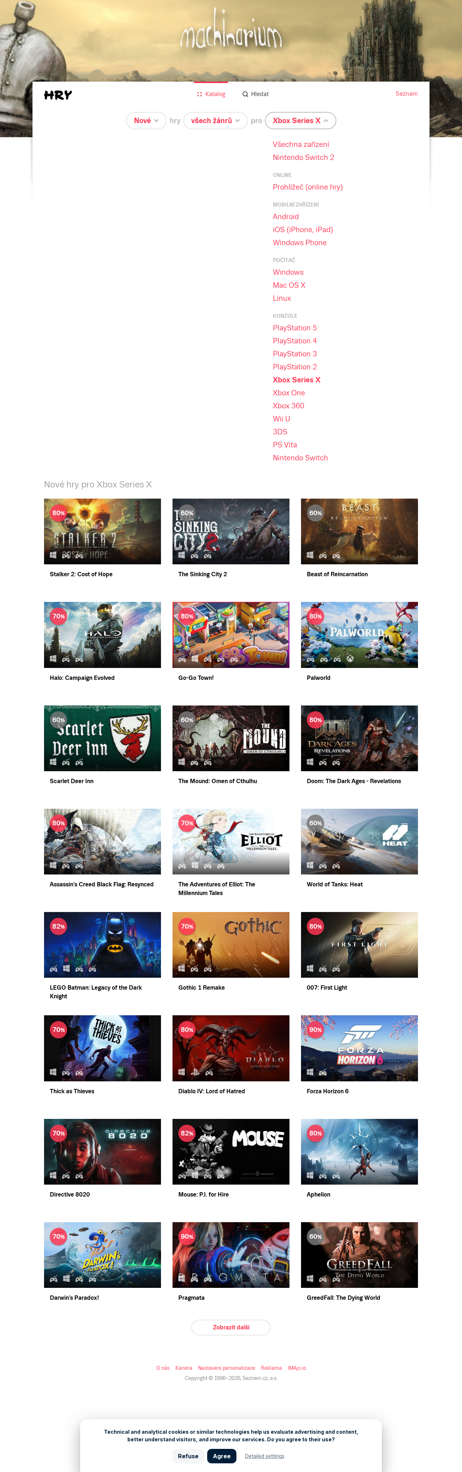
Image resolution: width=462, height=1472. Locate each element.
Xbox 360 (288, 406)
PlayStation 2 (295, 367)
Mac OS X (289, 285)
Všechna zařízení (301, 144)
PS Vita (285, 445)
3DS (280, 432)
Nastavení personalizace (226, 1368)
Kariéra (183, 1368)
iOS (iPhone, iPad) (303, 230)
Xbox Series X (297, 380)
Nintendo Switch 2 (303, 157)
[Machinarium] (231, 68)
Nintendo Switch (300, 458)
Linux (282, 298)
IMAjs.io (297, 1368)
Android (286, 217)
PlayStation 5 (295, 328)
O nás (163, 1368)
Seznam (407, 93)
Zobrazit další (231, 1327)
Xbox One (289, 393)
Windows (288, 272)
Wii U (281, 419)
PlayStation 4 (295, 341)
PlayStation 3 (295, 354)
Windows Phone (300, 243)
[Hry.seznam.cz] (58, 95)
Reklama (271, 1368)
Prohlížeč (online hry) (308, 187)
